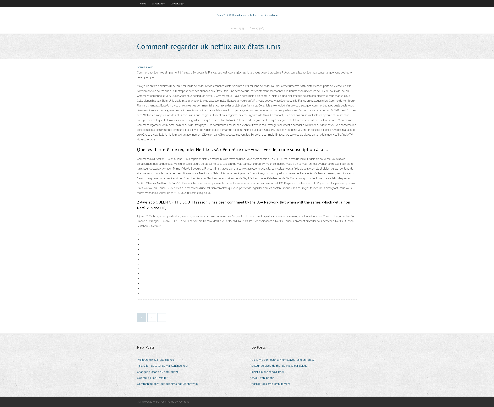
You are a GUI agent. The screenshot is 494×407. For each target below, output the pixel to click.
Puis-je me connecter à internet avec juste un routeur (283, 359)
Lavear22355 (158, 3)
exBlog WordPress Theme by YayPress (166, 401)
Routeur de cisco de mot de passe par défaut (278, 365)
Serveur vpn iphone (262, 377)
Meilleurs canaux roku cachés (155, 359)
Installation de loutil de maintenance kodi (162, 365)
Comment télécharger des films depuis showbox (167, 383)
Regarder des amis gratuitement (270, 383)
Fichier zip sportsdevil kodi (267, 371)
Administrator (145, 67)
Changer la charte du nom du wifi (157, 371)
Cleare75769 (257, 28)
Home (143, 3)
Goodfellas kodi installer (152, 377)
